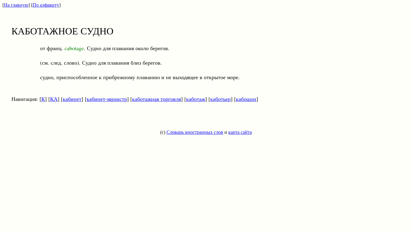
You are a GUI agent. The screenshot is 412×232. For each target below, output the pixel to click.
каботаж (195, 98)
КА (54, 98)
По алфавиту (46, 5)
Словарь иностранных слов (194, 132)
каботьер (220, 98)
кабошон (246, 98)
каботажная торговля (156, 98)
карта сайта (240, 132)
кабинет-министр (107, 98)
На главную (16, 5)
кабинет (72, 98)
